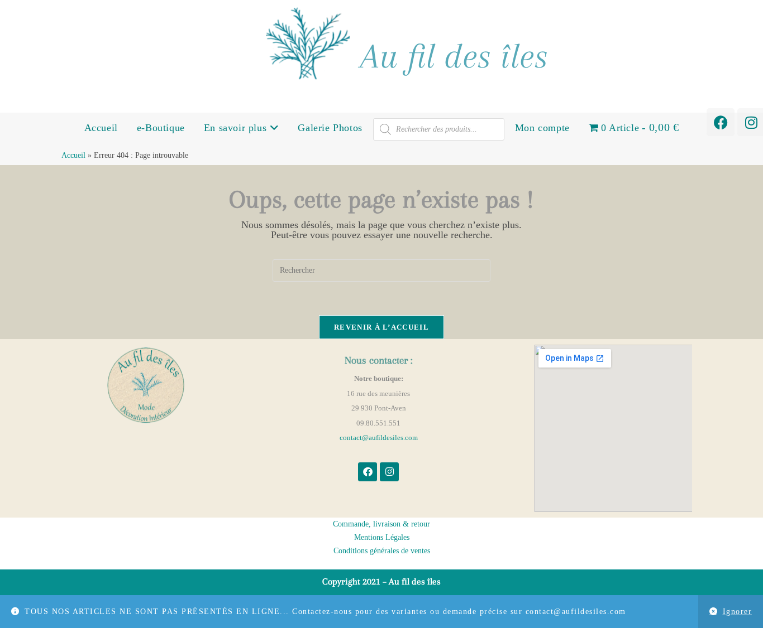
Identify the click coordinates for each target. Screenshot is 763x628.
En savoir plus (237, 127)
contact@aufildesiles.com (379, 437)
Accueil (101, 127)
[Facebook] (721, 122)
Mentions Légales (381, 537)
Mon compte (542, 127)
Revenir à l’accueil (381, 327)
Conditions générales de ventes (381, 551)
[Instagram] (389, 471)
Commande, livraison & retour (381, 524)
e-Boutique (161, 127)
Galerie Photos (330, 127)
